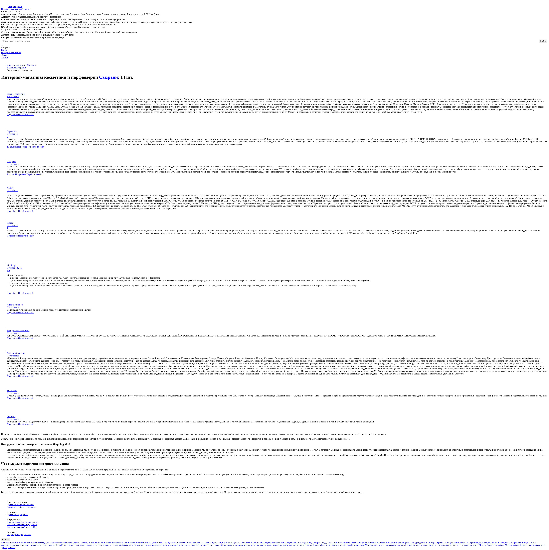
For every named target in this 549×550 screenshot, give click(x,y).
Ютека (10, 223)
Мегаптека (12, 390)
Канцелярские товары (281, 542)
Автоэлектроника (71, 542)
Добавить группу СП (17, 514)
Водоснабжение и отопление (327, 545)
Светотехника (305, 545)
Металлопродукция (374, 545)
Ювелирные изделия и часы (147, 545)
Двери (4, 547)
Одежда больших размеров (108, 545)
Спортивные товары (188, 545)
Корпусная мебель (495, 545)
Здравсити (12, 131)
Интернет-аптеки (490, 542)
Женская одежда (86, 545)
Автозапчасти (26, 542)
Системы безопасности (353, 545)
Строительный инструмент (284, 545)
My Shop (11, 265)
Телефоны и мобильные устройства (203, 542)
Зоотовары (431, 542)
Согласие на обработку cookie (21, 527)
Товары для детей (469, 545)
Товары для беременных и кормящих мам (440, 545)
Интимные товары (29, 545)
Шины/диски (56, 542)
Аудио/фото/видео (176, 542)
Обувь (58, 545)
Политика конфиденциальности (22, 522)
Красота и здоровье (446, 542)
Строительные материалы (258, 545)
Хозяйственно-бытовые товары (254, 542)
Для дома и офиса (230, 542)
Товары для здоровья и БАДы (513, 542)
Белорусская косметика (18, 330)
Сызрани (108, 77)
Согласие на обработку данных (22, 524)
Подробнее (12, 114)
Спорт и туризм (169, 545)
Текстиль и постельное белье (342, 542)
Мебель (482, 545)
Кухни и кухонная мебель (532, 545)
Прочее (11, 547)
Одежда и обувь (46, 545)
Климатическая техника (123, 542)
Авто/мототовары (9, 542)
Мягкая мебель (512, 545)
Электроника (87, 542)
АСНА (10, 188)
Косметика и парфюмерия (468, 542)
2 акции (11, 174)
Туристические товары (209, 545)
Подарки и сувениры (309, 542)
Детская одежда (411, 545)
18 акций (11, 147)
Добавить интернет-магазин (20, 504)
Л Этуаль (11, 161)
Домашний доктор (16, 353)
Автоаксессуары (41, 542)
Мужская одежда (69, 545)
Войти (4, 50)
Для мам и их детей (394, 545)
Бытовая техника (103, 542)
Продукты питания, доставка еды (373, 542)
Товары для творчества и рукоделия (407, 542)
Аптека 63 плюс (15, 304)
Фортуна (11, 416)
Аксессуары (127, 545)
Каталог (5, 540)
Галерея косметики (16, 94)
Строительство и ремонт (233, 545)
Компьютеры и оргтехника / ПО (151, 542)
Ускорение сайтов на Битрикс (21, 507)
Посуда (324, 542)
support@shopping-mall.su (19, 534)
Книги (295, 542)
